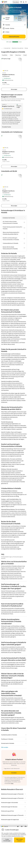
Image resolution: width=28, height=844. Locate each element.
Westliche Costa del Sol (17, 48)
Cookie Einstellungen (7, 840)
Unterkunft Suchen (14, 36)
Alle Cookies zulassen (19, 840)
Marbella (4, 104)
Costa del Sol (7, 48)
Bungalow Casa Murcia (8, 74)
